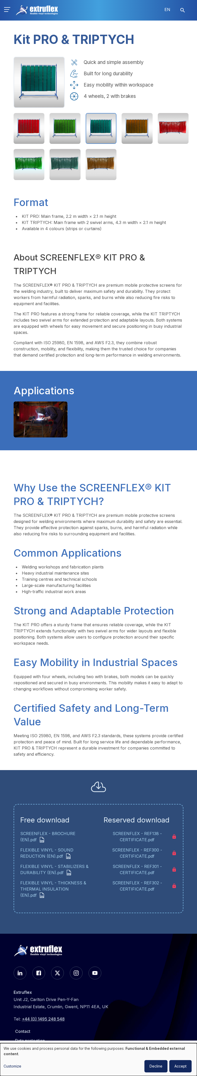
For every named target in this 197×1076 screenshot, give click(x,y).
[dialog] (98, 1059)
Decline (156, 1066)
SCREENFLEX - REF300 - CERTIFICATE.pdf (137, 853)
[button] (7, 10)
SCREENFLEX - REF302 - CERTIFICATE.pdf (137, 886)
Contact (22, 1031)
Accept (180, 1066)
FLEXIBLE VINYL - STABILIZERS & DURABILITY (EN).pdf (54, 869)
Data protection (30, 1040)
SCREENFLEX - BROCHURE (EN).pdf (47, 836)
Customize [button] (12, 1066)
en (167, 9)
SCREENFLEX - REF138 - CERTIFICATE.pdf (137, 836)
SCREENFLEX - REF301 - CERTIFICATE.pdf (137, 869)
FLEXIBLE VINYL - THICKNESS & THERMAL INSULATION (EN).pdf (53, 889)
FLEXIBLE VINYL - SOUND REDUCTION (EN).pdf (46, 853)
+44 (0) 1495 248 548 (43, 1019)
